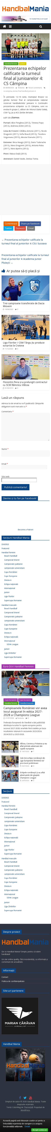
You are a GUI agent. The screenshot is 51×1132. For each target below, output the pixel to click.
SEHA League (12, 644)
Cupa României (10, 572)
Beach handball (10, 556)
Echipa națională (11, 584)
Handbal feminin (11, 64)
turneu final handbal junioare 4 (24, 91)
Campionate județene (13, 564)
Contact (5, 977)
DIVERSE (5, 544)
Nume (5, 449)
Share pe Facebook (30, 223)
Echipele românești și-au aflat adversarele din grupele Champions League (32, 775)
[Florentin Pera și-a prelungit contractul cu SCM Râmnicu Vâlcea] (26, 355)
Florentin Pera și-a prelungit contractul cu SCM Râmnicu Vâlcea (25, 383)
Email (31, 228)
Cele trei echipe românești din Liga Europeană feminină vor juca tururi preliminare (32, 760)
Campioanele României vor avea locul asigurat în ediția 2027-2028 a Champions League (25, 711)
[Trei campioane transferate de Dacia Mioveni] (26, 277)
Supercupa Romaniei (13, 600)
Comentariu (7, 411)
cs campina (8, 91)
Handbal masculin (9, 605)
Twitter (8, 228)
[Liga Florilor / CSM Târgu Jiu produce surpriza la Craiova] (26, 316)
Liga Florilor (9, 596)
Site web (5, 476)
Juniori (22, 64)
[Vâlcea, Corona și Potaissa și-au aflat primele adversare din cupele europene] (10, 742)
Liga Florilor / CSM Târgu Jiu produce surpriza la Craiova (23, 344)
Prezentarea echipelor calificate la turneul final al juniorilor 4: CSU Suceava (24, 241)
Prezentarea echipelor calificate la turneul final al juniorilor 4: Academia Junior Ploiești (25, 259)
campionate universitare (14, 568)
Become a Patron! (25, 529)
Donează (20, 228)
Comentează (11, 223)
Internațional (9, 588)
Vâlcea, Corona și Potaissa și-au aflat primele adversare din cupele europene (33, 746)
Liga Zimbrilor (10, 653)
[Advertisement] (25, 189)
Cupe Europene (10, 576)
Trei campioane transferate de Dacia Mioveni (23, 305)
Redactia (21, 88)
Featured (5, 548)
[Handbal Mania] (4, 26)
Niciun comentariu (35, 88)
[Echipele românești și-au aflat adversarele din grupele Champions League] (10, 771)
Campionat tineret (11, 560)
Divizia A (7, 580)
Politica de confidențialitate (13, 981)
